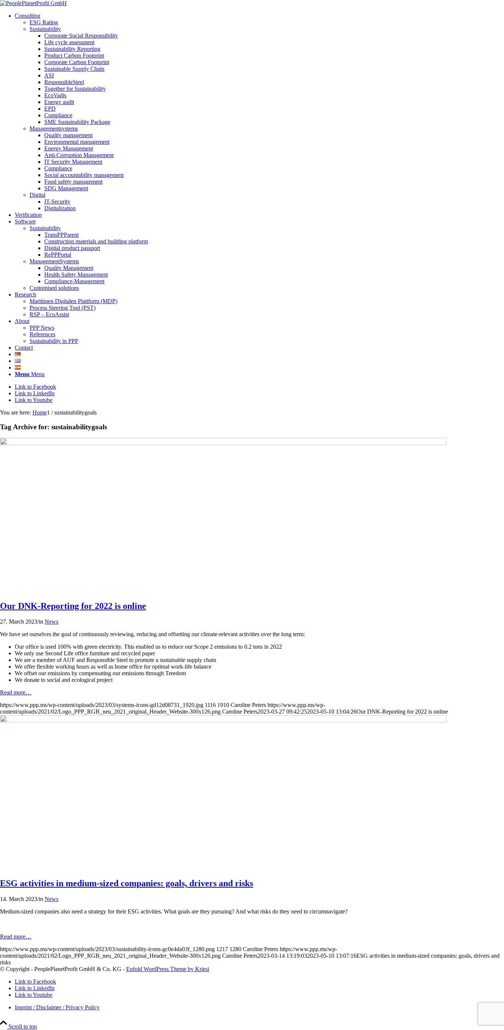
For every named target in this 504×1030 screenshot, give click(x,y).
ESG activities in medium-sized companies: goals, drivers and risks (126, 883)
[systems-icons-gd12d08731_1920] (223, 443)
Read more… (15, 692)
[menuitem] (259, 112)
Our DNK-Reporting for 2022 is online (73, 606)
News (51, 621)
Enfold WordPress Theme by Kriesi (167, 969)
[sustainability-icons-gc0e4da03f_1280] (223, 720)
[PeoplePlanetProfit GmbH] (33, 3)
